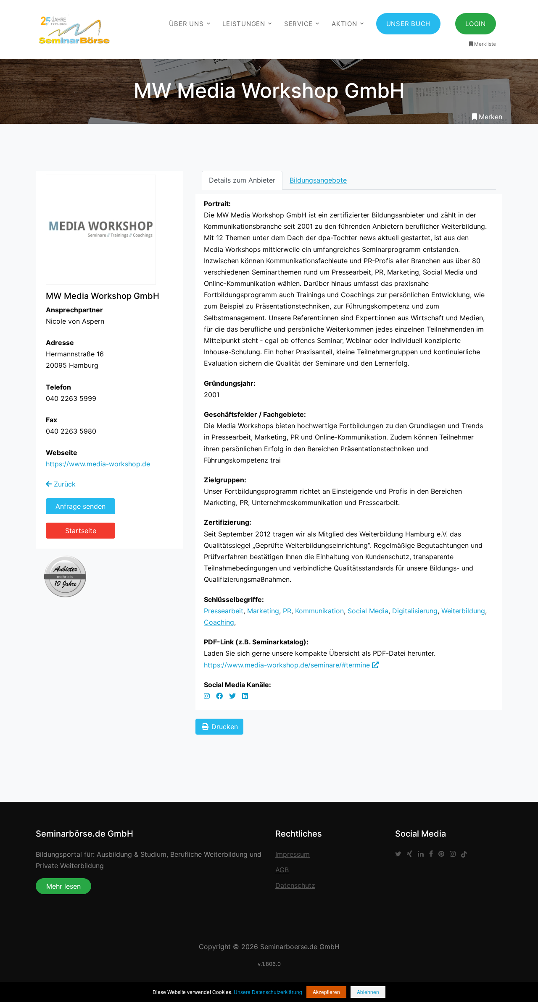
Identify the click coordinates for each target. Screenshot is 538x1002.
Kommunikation (319, 611)
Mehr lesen (63, 886)
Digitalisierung (415, 611)
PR (287, 611)
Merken (490, 116)
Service (298, 24)
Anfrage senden (80, 506)
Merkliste (485, 44)
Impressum (292, 854)
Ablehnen (368, 991)
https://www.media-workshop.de (98, 464)
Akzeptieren (326, 991)
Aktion (344, 24)
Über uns (186, 24)
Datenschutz (295, 885)
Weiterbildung (463, 611)
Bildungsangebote (318, 180)
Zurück (64, 484)
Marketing (263, 611)
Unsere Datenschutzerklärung (268, 991)
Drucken (223, 726)
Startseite (80, 530)
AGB (282, 870)
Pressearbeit (223, 611)
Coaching (219, 622)
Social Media (368, 611)
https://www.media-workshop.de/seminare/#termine (288, 665)
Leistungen (243, 24)
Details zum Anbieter (242, 180)
